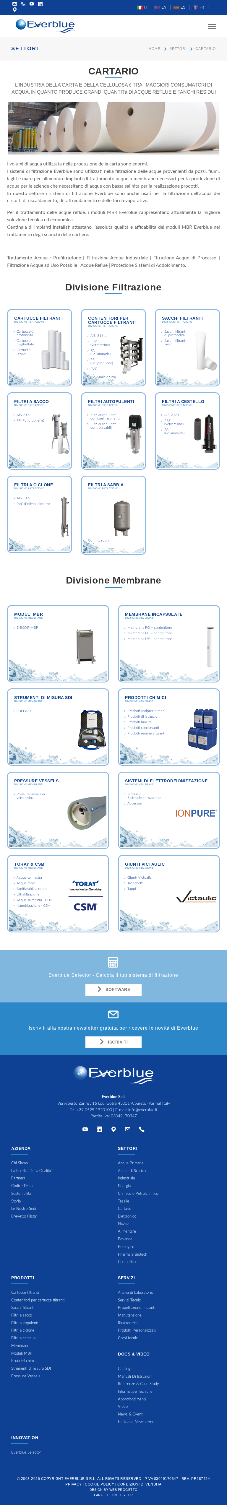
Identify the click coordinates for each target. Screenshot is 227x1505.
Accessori (134, 803)
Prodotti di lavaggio (142, 716)
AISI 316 (23, 415)
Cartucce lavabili (23, 351)
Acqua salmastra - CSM (34, 900)
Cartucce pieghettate (25, 342)
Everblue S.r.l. (80, 1479)
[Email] (128, 1130)
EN (163, 7)
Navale (123, 1224)
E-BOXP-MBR (27, 627)
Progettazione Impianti (136, 1308)
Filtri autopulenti (111, 401)
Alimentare (127, 1231)
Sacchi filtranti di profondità (175, 333)
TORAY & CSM (29, 864)
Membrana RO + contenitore (149, 627)
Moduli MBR (28, 614)
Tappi (131, 888)
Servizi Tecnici (130, 1300)
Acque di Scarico (132, 1171)
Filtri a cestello (183, 401)
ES (182, 7)
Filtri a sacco (31, 401)
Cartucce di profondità (25, 333)
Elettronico (127, 1216)
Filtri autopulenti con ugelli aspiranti (105, 416)
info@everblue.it (143, 1110)
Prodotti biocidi (139, 722)
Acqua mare (26, 883)
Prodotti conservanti (143, 727)
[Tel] (142, 1130)
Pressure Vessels (36, 780)
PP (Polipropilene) (101, 361)
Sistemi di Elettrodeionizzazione (166, 780)
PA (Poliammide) (100, 352)
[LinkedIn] (40, 4)
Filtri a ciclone (33, 484)
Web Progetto (123, 1489)
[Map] (14, 10)
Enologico (126, 1247)
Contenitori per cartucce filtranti (112, 320)
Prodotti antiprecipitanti (146, 711)
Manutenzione (130, 1315)
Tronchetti (135, 883)
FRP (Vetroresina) (100, 343)
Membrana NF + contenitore (149, 633)
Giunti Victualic (139, 877)
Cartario (124, 1209)
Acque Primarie (131, 1163)
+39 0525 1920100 (94, 1110)
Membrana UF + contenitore (149, 639)
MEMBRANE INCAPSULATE (153, 614)
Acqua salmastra (29, 877)
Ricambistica (128, 1323)
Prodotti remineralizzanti (146, 733)
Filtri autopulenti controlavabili (103, 425)
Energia (124, 1186)
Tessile (123, 1201)
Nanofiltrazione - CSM (34, 905)
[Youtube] (32, 4)
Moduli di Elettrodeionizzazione (143, 795)
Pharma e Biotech (132, 1255)
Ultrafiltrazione (28, 894)
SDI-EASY (24, 711)
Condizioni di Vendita (139, 1484)
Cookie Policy (99, 1484)
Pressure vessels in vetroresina (31, 795)
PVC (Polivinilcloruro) (33, 504)
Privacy (73, 1484)
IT (145, 7)
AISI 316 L (98, 335)
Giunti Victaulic (145, 864)
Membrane (20, 1346)
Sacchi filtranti (182, 318)
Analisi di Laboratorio (135, 1293)
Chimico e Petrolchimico (138, 1194)
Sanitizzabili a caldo (32, 888)
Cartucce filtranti (38, 318)
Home (154, 49)
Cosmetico (127, 1262)
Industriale (126, 1178)
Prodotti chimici (145, 697)
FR (201, 7)
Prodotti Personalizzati (137, 1330)
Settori (178, 49)
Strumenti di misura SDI (43, 697)
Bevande (125, 1239)
